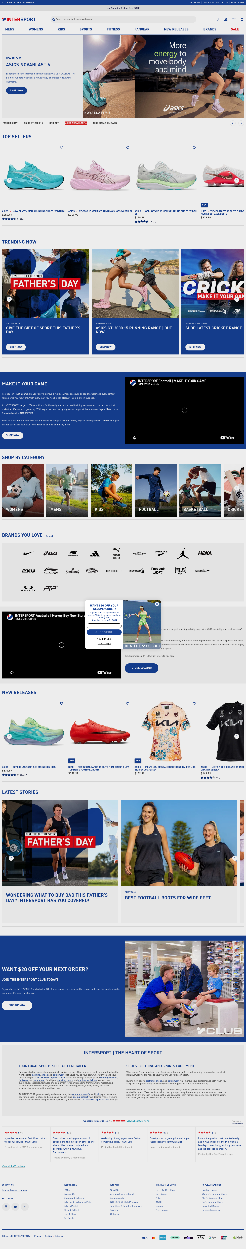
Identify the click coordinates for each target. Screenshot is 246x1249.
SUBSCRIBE (104, 632)
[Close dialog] (157, 604)
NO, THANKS (104, 639)
